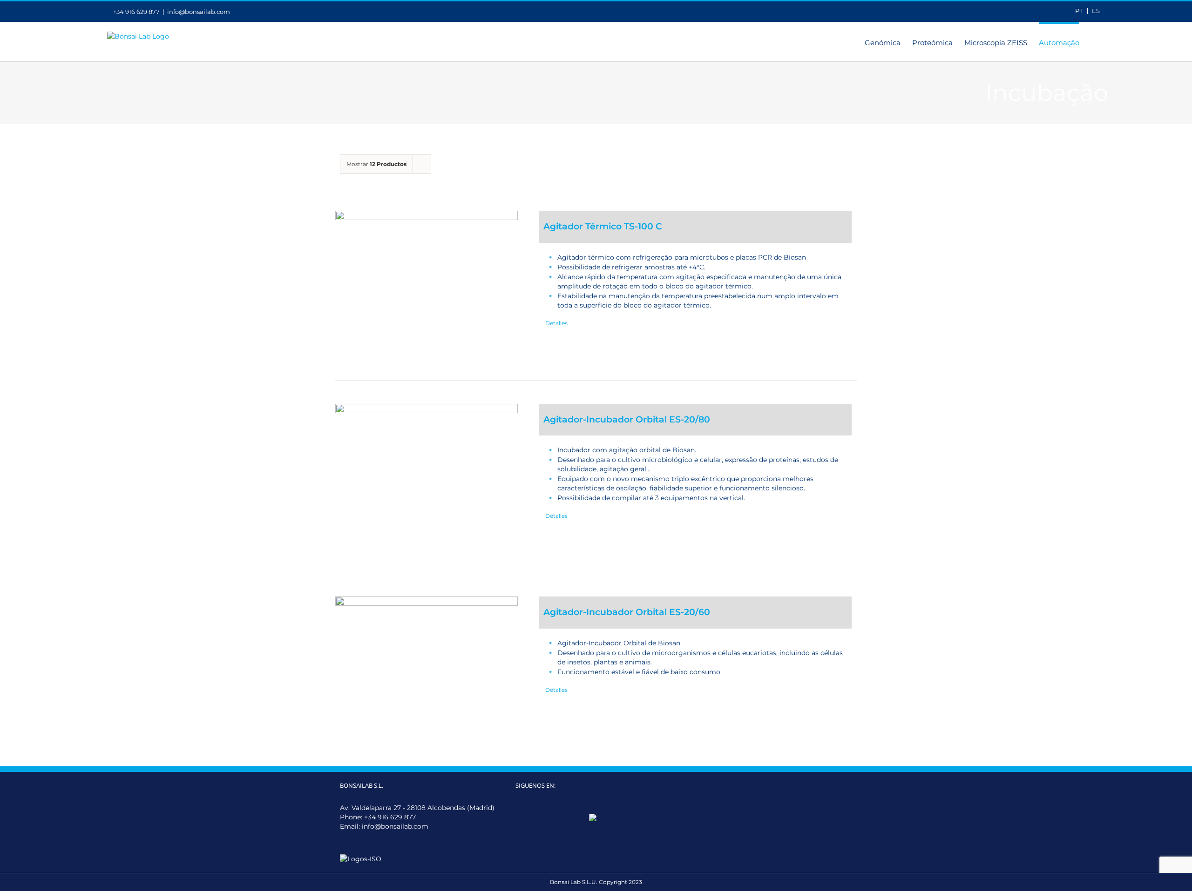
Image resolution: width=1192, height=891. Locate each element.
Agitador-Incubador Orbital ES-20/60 (626, 612)
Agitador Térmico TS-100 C (602, 226)
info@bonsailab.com (198, 11)
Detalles (556, 323)
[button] (1094, 41)
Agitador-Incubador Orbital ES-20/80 (626, 419)
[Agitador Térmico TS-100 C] (426, 284)
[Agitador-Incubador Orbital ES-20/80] (426, 477)
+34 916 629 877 (390, 817)
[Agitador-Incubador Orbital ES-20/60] (426, 669)
